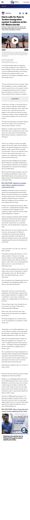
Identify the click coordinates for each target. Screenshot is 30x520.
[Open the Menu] (2, 2)
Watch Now (26, 2)
